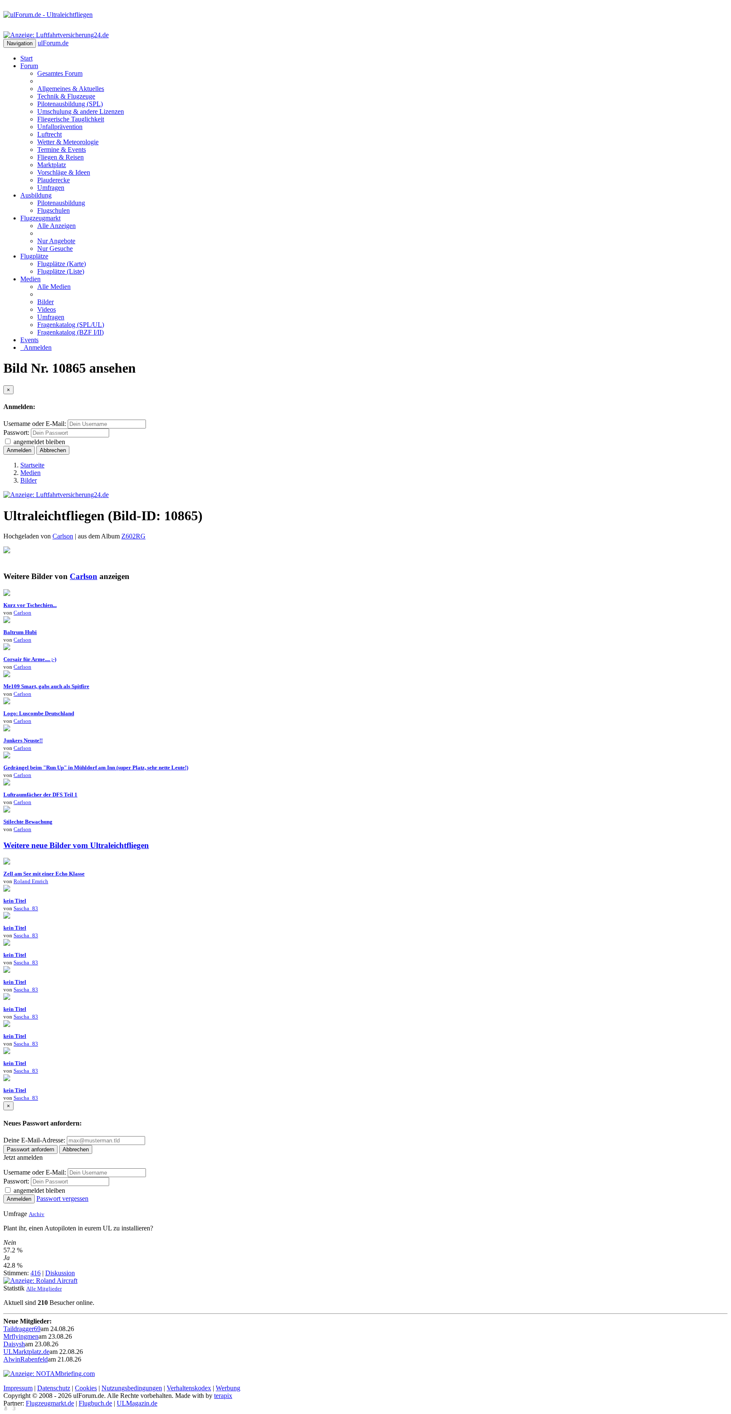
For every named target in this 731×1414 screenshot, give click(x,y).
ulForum (53, 43)
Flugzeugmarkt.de (50, 1403)
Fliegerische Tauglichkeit (70, 119)
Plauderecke (53, 180)
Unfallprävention (59, 126)
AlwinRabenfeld (25, 1359)
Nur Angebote (56, 240)
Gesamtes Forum (59, 73)
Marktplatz (51, 164)
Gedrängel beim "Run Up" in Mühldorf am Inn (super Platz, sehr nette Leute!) (95, 767)
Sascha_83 (26, 908)
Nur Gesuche (55, 248)
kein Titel (14, 901)
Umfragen (50, 187)
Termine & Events (61, 149)
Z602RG (133, 536)
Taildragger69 (22, 1328)
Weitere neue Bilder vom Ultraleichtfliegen (76, 845)
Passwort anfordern (30, 1149)
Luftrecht (49, 134)
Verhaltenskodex (189, 1388)
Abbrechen (53, 450)
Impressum (18, 1388)
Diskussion (60, 1273)
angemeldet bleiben (39, 441)
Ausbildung (36, 195)
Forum (29, 65)
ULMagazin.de (137, 1403)
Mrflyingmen (20, 1336)
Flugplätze (34, 256)
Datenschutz (53, 1388)
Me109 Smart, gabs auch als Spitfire (46, 686)
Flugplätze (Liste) (60, 271)
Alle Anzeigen (56, 225)
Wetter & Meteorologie (68, 142)
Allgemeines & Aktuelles (70, 88)
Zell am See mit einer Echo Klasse (44, 873)
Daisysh (14, 1344)
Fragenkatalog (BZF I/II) (70, 332)
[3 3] (6, 647)
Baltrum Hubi (20, 632)
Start (26, 58)
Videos (46, 309)
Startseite (32, 465)
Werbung (228, 1388)
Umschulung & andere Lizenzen (80, 111)
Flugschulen (53, 210)
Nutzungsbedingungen (132, 1388)
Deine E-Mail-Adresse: (35, 1140)
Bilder (45, 301)
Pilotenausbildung (61, 202)
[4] (6, 674)
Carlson (62, 536)
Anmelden (36, 347)
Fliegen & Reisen (60, 157)
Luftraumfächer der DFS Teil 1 (40, 794)
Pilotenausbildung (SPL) (70, 103)
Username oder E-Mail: (34, 423)
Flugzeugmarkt (40, 218)
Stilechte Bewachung (27, 821)
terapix (223, 1395)
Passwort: (16, 432)
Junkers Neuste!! (23, 740)
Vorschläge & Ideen (63, 172)
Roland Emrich (31, 881)
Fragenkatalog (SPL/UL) (70, 324)
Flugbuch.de (95, 1403)
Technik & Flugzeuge (66, 96)
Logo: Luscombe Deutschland (38, 713)
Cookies (86, 1388)
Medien (30, 279)
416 (35, 1273)
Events (29, 339)
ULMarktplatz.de (26, 1351)
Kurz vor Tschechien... (30, 605)
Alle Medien (54, 286)
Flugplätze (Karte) (61, 263)
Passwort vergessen (62, 1198)
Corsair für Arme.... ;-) (29, 659)
